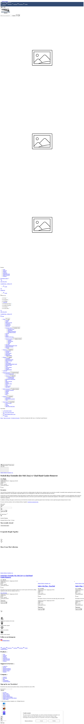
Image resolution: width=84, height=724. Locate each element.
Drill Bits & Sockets (12, 332)
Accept (41, 720)
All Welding (7, 358)
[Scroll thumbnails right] (3, 466)
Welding (4, 271)
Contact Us (9, 2)
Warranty (5, 671)
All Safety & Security (9, 390)
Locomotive (7, 323)
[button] (42, 490)
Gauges (6, 321)
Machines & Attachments (10, 379)
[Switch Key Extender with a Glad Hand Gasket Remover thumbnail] (4, 469)
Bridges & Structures (12, 331)
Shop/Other (7, 354)
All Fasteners (8, 397)
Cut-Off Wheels (8, 367)
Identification (10, 341)
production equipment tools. (33, 501)
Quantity (2, 505)
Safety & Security (6, 275)
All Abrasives (8, 350)
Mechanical (7, 326)
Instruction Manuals (7, 668)
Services (4, 667)
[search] (4, 7)
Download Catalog (4, 278)
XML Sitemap (5, 699)
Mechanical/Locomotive (10, 398)
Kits (6, 380)
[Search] (18, 15)
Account (4, 692)
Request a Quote (6, 670)
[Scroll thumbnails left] (1, 466)
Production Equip (6, 273)
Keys (6, 394)
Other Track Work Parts (10, 406)
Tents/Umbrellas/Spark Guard (11, 345)
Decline (54, 720)
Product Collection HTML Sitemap (10, 698)
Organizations (5, 680)
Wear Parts (7, 387)
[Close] (1, 717)
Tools (4, 269)
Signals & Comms (9, 338)
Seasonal (7, 333)
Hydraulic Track (11, 329)
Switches (7, 405)
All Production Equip (9, 373)
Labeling (9, 340)
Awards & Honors (6, 681)
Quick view (3, 600)
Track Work (6, 308)
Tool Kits (7, 347)
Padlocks (7, 391)
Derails (6, 392)
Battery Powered (8, 322)
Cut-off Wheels (8, 353)
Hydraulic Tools (8, 327)
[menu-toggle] (1, 7)
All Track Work (8, 403)
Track (6, 334)
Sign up (2, 690)
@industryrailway (3, 5)
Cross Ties (7, 344)
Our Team (2, 2)
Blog (6, 2)
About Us (5, 677)
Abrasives (5, 270)
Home (1, 418)
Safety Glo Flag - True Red (46, 586)
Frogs (6, 404)
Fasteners (5, 276)
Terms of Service (6, 694)
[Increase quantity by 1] (1, 509)
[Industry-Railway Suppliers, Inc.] (5, 13)
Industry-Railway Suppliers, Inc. (6, 472)
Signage (7, 335)
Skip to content (5, 1)
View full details (3, 592)
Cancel (14, 15)
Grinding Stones (8, 355)
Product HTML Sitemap (7, 696)
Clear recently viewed (5, 525)
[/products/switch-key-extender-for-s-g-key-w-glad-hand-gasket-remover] (18, 560)
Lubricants (5, 272)
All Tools (7, 320)
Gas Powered (8, 324)
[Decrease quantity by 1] (1, 506)
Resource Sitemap (6, 695)
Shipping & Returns (7, 669)
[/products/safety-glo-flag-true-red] (56, 566)
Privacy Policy (55, 717)
